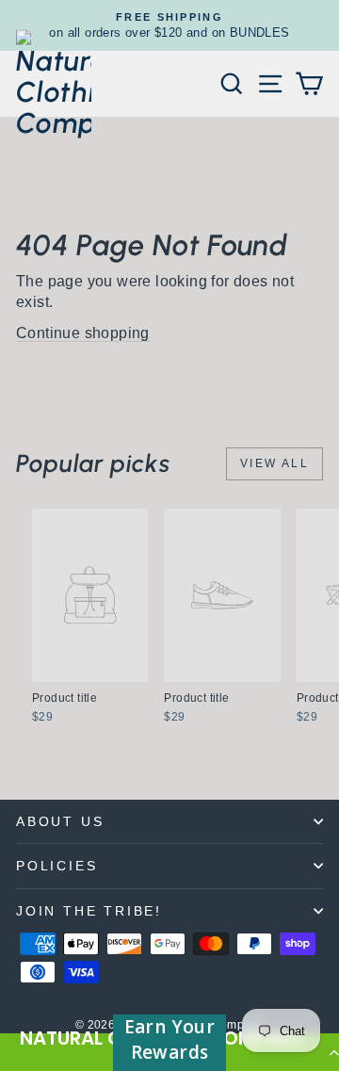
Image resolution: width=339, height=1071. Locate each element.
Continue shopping (83, 333)
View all (274, 463)
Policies (56, 865)
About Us (60, 821)
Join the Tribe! (89, 910)
